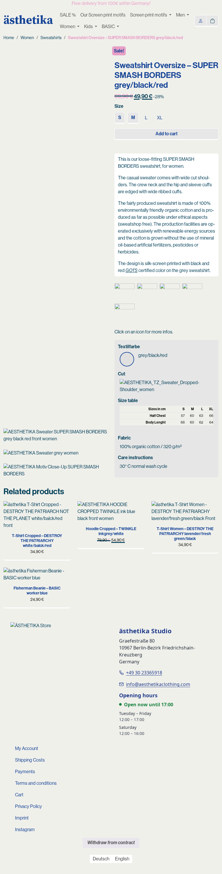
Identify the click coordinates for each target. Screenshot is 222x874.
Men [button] (181, 15)
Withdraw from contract (111, 842)
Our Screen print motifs (102, 15)
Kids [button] (89, 26)
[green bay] (12, 510)
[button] (124, 293)
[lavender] (21, 535)
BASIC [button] (109, 26)
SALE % (68, 15)
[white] (169, 510)
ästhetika (28, 20)
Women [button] (68, 26)
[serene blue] (86, 510)
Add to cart (166, 133)
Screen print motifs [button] (149, 15)
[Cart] (212, 20)
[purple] (12, 576)
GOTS (131, 270)
